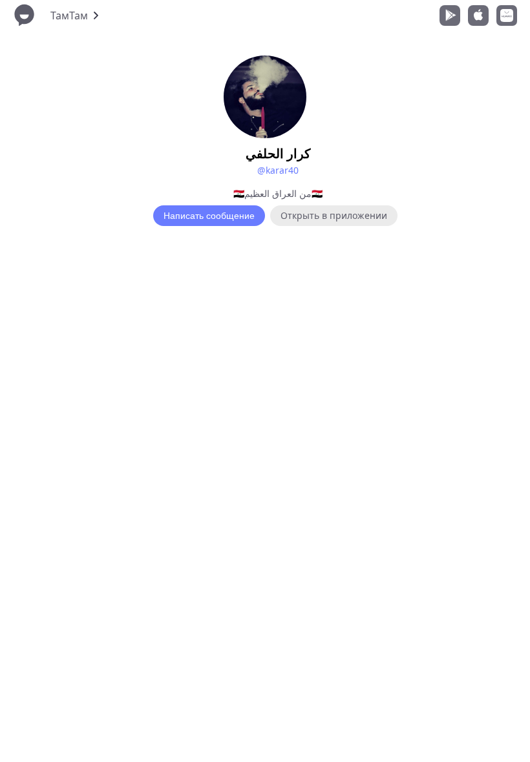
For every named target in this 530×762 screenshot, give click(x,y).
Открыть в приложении (334, 215)
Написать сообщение (209, 216)
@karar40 (278, 170)
